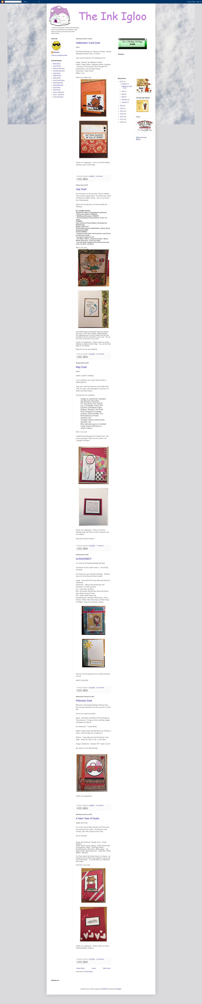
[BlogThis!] (80, 179)
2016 (122, 106)
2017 (122, 81)
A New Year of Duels (87, 818)
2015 (122, 108)
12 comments (99, 805)
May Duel (81, 367)
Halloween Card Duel (88, 42)
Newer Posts (80, 968)
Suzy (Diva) (56, 87)
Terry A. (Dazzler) (58, 92)
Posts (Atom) (89, 971)
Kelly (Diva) (56, 78)
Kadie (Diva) (57, 75)
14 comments (100, 959)
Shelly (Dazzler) (58, 85)
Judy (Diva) (56, 73)
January (124, 102)
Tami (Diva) (56, 90)
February (125, 99)
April (123, 97)
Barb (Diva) (56, 64)
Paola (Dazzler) (58, 83)
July (123, 91)
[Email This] (78, 179)
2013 (122, 114)
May (123, 94)
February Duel (84, 700)
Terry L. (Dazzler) (58, 94)
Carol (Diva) (57, 66)
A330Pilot (104, 989)
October (124, 84)
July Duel (81, 189)
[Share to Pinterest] (87, 179)
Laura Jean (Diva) (59, 80)
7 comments (99, 545)
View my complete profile (59, 55)
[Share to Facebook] (84, 179)
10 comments (100, 354)
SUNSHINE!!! (83, 558)
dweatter (57, 52)
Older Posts (106, 968)
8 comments (99, 176)
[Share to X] (82, 179)
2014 (122, 111)
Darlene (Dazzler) (58, 68)
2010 (122, 122)
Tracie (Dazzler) (58, 97)
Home (94, 968)
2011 (122, 119)
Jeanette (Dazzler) (59, 71)
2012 (122, 116)
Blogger (118, 989)
